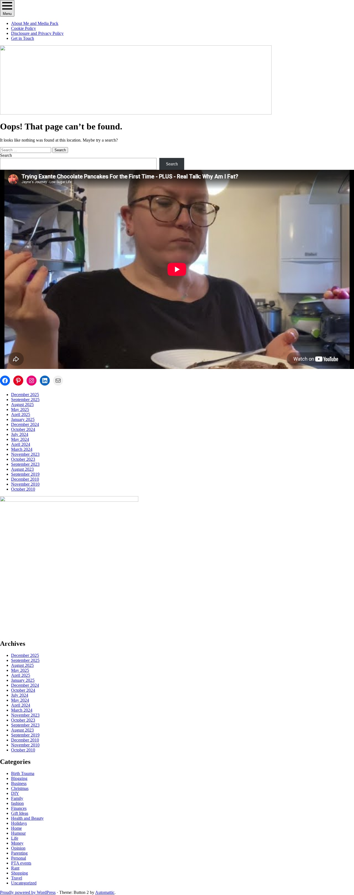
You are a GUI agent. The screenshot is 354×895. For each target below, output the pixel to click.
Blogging (19, 778)
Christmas (19, 788)
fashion (17, 803)
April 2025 (20, 414)
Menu (7, 14)
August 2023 (22, 469)
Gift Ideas (19, 813)
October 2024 (23, 429)
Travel (16, 878)
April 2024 (20, 444)
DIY (15, 793)
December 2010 (25, 479)
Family (17, 798)
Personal (18, 858)
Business (19, 783)
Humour (18, 833)
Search (6, 155)
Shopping (19, 873)
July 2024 (19, 434)
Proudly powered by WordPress (28, 892)
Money (17, 843)
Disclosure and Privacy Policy (37, 33)
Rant (15, 868)
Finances (19, 808)
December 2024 (25, 424)
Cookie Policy (23, 28)
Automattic (104, 892)
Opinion (18, 848)
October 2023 (23, 459)
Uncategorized (24, 883)
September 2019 (25, 474)
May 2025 (20, 409)
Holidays (19, 823)
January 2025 (23, 419)
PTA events (21, 863)
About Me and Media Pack (34, 23)
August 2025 (22, 404)
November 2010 (25, 484)
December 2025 (25, 394)
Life (14, 838)
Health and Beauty (27, 818)
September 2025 (25, 399)
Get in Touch (22, 38)
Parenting (19, 853)
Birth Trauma (22, 773)
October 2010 (23, 489)
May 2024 (20, 439)
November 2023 (25, 454)
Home (16, 828)
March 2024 (21, 449)
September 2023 (25, 464)
